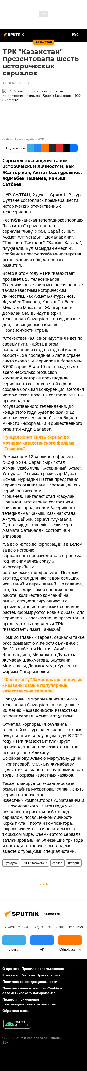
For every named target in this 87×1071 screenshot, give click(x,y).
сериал (57, 863)
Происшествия (15, 927)
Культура (11, 863)
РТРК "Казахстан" (35, 863)
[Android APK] (17, 1024)
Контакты (10, 975)
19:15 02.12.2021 (15, 83)
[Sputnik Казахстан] (14, 36)
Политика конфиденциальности (29, 982)
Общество (56, 927)
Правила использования (43, 969)
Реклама (28, 975)
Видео (38, 927)
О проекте (11, 969)
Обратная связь (16, 1011)
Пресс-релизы (49, 975)
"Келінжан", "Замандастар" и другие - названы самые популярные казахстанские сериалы (43, 685)
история (74, 863)
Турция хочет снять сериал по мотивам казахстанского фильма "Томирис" (38, 443)
